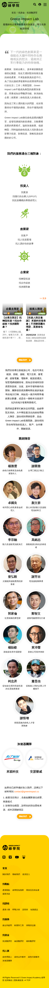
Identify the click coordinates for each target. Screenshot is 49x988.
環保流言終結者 (32, 890)
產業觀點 (6, 890)
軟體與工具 (19, 925)
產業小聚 (6, 909)
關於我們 (6, 874)
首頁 (14, 13)
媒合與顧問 (7, 925)
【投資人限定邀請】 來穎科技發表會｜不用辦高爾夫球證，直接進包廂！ (36, 323)
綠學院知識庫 (18, 890)
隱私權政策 (18, 980)
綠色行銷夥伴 (33, 957)
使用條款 (8, 980)
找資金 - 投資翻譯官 (27, 13)
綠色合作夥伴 (20, 957)
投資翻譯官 (18, 313)
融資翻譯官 (19, 941)
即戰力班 (16, 909)
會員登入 (26, 874)
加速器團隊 (7, 961)
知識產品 (34, 909)
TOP (28, 980)
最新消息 (6, 894)
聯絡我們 (23, 360)
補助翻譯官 (31, 941)
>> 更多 (43, 298)
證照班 (25, 909)
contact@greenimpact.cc (26, 791)
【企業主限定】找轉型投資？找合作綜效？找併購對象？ (12, 322)
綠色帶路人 (7, 957)
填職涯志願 (31, 925)
